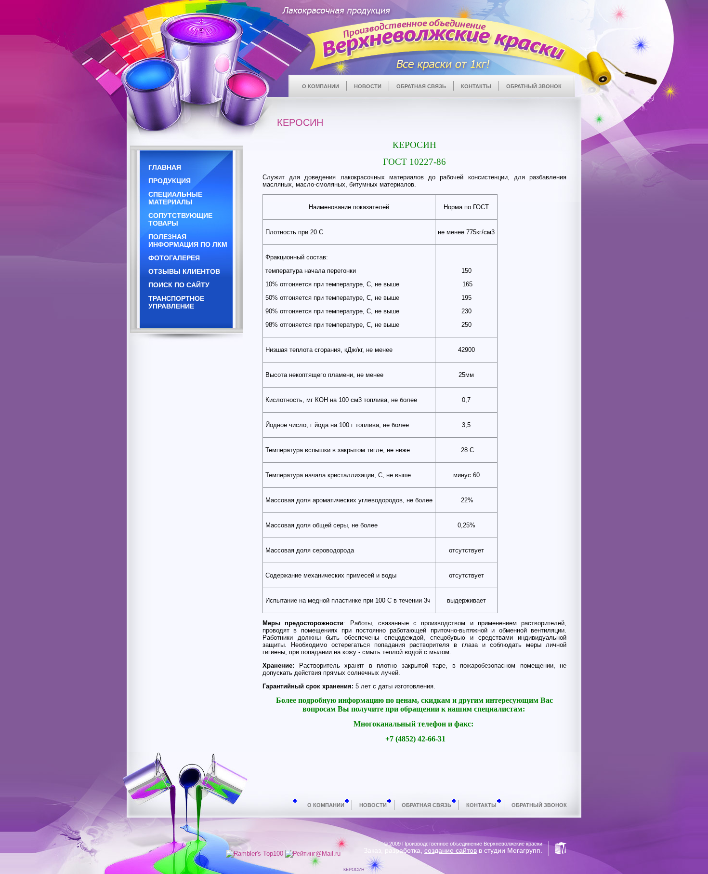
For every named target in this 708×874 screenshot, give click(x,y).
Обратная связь (421, 86)
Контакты (476, 86)
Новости (367, 86)
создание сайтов (450, 850)
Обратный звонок (534, 86)
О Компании (320, 86)
